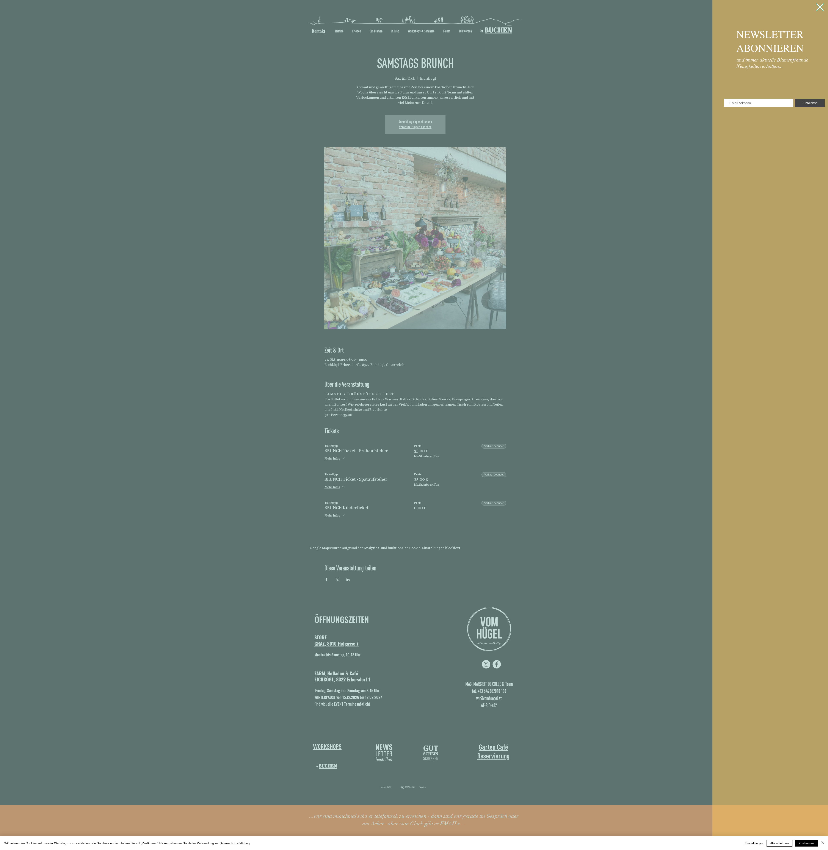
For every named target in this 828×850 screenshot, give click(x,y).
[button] (820, 7)
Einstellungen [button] (754, 843)
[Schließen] (822, 843)
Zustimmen (806, 843)
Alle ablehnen (779, 843)
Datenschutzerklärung (235, 843)
